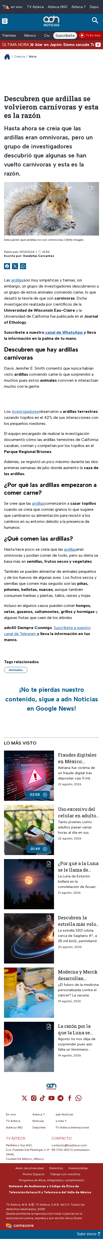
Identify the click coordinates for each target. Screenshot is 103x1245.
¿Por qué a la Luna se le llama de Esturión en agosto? (78, 866)
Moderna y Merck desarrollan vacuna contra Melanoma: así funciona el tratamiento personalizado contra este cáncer (78, 975)
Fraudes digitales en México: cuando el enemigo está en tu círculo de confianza (77, 758)
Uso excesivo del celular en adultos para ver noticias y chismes (78, 812)
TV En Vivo (93, 35)
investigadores (25, 411)
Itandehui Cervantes (38, 256)
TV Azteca (35, 7)
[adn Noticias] (52, 21)
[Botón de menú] (5, 21)
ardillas (17, 280)
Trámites (9, 35)
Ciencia (19, 56)
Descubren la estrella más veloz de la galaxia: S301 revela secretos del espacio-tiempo (78, 921)
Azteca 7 (79, 7)
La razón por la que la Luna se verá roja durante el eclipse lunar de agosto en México (78, 1029)
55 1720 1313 (60, 1150)
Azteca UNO (58, 7)
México (30, 35)
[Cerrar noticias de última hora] (98, 44)
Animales (16, 670)
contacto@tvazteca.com (69, 1145)
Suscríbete (65, 35)
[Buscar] (96, 20)
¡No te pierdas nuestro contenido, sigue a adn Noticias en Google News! (51, 699)
